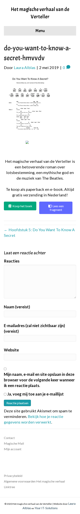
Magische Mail (14, 443)
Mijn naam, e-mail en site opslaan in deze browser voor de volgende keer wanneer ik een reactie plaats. (39, 380)
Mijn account (12, 449)
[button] (40, 147)
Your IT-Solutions (46, 508)
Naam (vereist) (17, 306)
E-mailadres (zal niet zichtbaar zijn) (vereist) (34, 328)
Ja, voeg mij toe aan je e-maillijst (35, 394)
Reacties (11, 261)
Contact (9, 438)
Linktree (9, 487)
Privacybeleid (13, 475)
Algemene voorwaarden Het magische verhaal (34, 481)
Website (11, 350)
